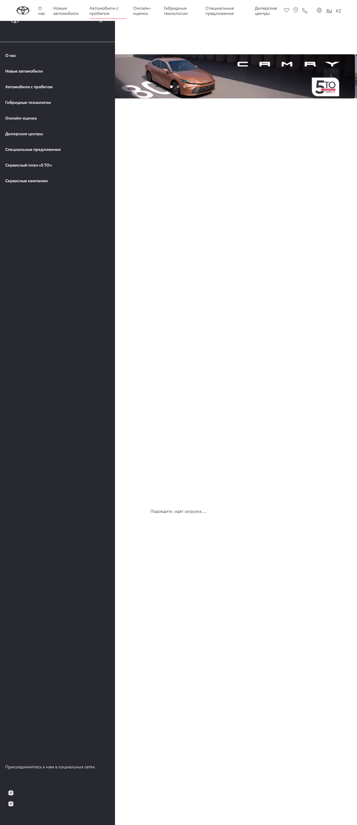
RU (329, 10)
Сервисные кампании (26, 180)
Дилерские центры (24, 133)
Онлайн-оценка (21, 117)
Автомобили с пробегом (29, 86)
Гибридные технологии (28, 102)
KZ (338, 10)
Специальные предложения (33, 149)
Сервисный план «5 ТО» (28, 164)
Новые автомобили (24, 70)
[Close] (101, 21)
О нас (10, 55)
